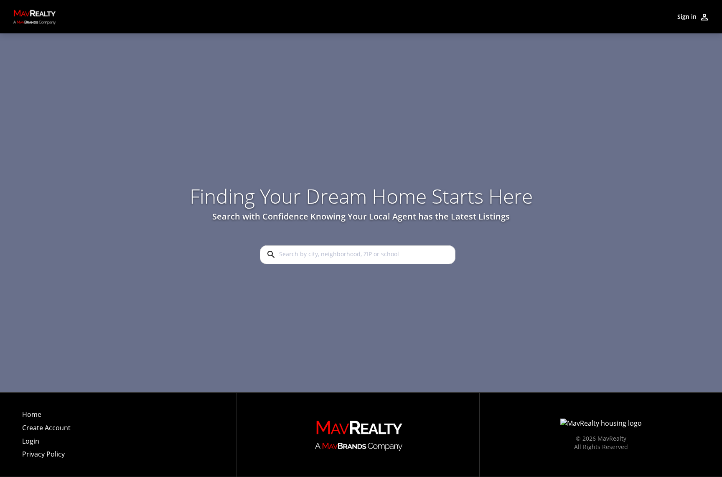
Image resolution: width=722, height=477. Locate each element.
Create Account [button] (46, 428)
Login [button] (30, 441)
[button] (46, 443)
